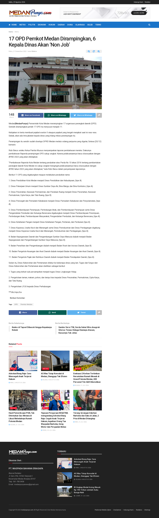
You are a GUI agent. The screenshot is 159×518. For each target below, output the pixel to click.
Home (14, 25)
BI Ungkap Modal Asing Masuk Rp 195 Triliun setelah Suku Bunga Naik (87, 490)
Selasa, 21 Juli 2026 (81, 385)
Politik (31, 25)
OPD (16, 304)
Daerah (61, 25)
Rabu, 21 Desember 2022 (18, 51)
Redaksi (147, 2)
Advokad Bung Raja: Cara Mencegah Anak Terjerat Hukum (20, 376)
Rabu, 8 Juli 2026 (80, 422)
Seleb (90, 25)
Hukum (52, 25)
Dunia (70, 25)
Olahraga (80, 25)
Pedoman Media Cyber (103, 510)
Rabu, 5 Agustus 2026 (17, 382)
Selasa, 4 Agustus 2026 (50, 380)
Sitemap (147, 510)
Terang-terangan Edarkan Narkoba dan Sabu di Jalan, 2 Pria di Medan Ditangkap (86, 416)
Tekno (98, 25)
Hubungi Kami (138, 2)
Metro (22, 25)
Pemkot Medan (26, 304)
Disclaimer (117, 510)
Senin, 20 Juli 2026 (48, 430)
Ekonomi (42, 25)
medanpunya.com (27, 510)
